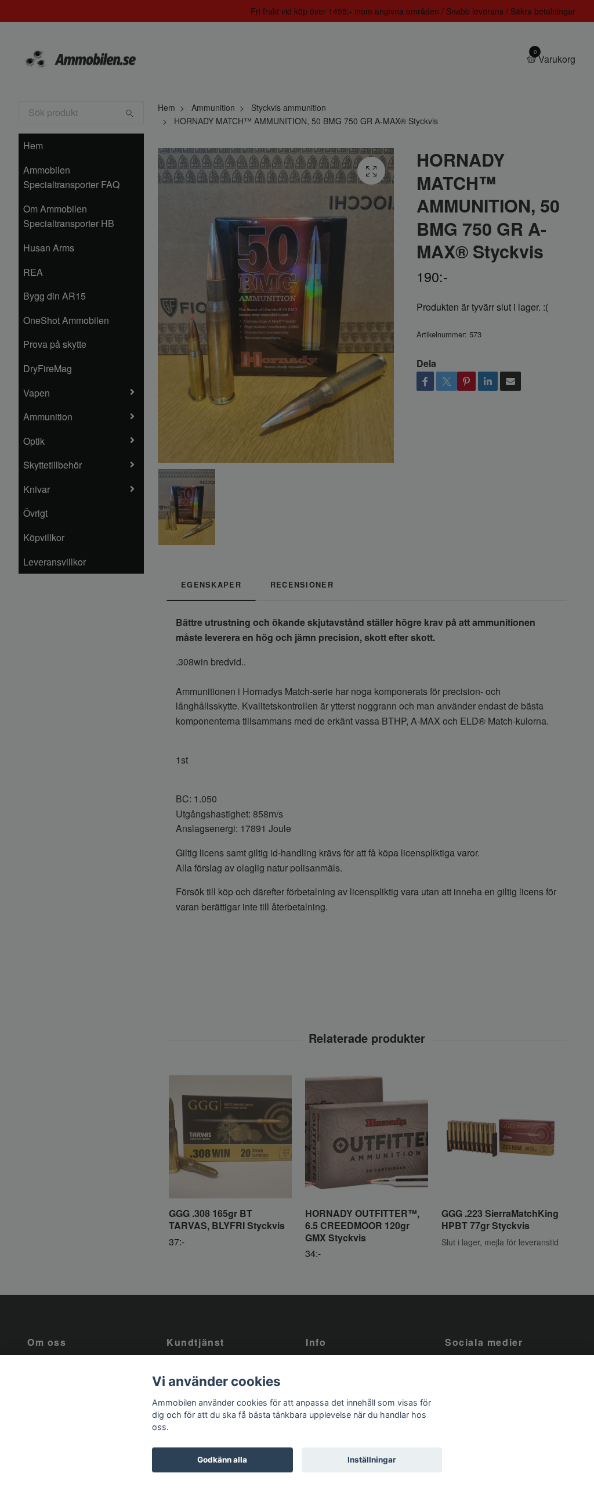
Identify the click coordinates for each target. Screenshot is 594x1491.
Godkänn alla (222, 1459)
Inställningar (371, 1459)
